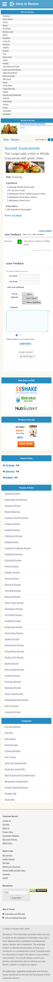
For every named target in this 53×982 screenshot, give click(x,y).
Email (6, 892)
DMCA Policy (7, 843)
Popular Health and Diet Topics (14, 870)
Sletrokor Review (12, 493)
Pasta (5, 82)
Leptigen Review (12, 530)
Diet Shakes (10, 739)
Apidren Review (12, 639)
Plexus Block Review (14, 651)
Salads (5, 92)
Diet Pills (9, 733)
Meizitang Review (13, 688)
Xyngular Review (12, 524)
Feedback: (14, 307)
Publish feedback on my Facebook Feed (20, 339)
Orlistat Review (12, 542)
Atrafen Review (12, 663)
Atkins (5, 22)
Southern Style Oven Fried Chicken (33, 124)
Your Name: (13, 276)
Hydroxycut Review (13, 536)
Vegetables (7, 111)
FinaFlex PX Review (14, 657)
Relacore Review (12, 597)
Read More (26, 444)
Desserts (6, 44)
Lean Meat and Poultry (11, 66)
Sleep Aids (10, 800)
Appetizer (6, 16)
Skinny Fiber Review (14, 603)
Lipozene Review (13, 506)
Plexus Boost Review (14, 669)
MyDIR (5, 878)
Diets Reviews (11, 745)
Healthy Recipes (9, 859)
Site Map (6, 824)
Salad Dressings (9, 89)
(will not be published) (15, 287)
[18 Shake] (26, 390)
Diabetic (6, 47)
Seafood (6, 98)
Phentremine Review (14, 645)
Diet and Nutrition (13, 727)
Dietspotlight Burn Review (16, 700)
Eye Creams (10, 757)
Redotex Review (12, 572)
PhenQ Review (12, 566)
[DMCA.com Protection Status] (38, 891)
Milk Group (7, 79)
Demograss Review (14, 609)
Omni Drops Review (14, 633)
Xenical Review (12, 578)
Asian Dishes (8, 19)
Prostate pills (10, 793)
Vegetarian (7, 114)
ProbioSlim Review (13, 554)
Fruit (4, 54)
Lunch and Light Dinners (12, 70)
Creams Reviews (12, 751)
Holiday (5, 63)
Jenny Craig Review (14, 694)
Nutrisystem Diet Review (16, 500)
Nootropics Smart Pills (15, 769)
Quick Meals (7, 85)
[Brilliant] (26, 408)
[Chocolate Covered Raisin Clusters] (49, 139)
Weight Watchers (12, 512)
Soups (5, 108)
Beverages (7, 28)
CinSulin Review (12, 676)
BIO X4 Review (12, 706)
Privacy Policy (8, 832)
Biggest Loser (8, 32)
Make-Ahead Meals (10, 73)
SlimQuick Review (13, 560)
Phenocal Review (13, 585)
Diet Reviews (7, 855)
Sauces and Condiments (12, 95)
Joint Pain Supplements (15, 763)
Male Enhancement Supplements (20, 775)
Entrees (6, 51)
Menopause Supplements (16, 781)
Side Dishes (7, 101)
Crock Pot (6, 41)
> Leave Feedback (45, 231)
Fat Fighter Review (13, 615)
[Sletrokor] (26, 399)
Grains (5, 60)
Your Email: (13, 282)
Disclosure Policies (10, 839)
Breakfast (6, 38)
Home (6, 139)
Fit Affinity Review (13, 621)
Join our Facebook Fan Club (15, 918)
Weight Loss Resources (11, 867)
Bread (5, 35)
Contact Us (7, 821)
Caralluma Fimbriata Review (18, 548)
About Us (6, 828)
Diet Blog (6, 863)
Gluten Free (7, 57)
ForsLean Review (13, 682)
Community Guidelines (11, 836)
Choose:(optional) (14, 295)
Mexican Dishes (9, 76)
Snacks (6, 104)
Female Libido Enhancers (16, 787)
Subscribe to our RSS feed (15, 914)
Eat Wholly (17, 215)
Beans (5, 25)
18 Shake (20, 427)
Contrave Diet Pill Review (16, 518)
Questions (6, 874)
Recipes (15, 139)
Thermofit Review (13, 591)
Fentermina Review (14, 627)
